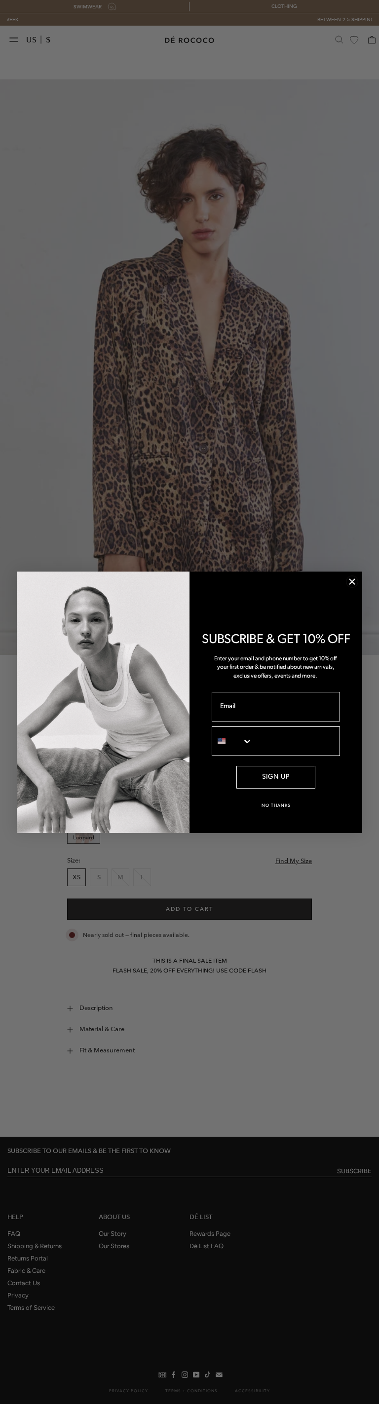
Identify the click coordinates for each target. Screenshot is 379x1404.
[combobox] (232, 741)
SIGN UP (276, 777)
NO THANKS (276, 805)
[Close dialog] (352, 582)
